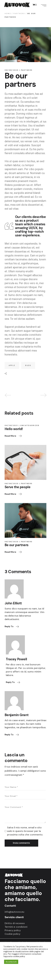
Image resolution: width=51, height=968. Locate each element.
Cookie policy (12, 934)
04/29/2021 (11, 425)
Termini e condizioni (16, 926)
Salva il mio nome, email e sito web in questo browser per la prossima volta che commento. (25, 831)
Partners (19, 13)
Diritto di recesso (15, 923)
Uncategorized (29, 425)
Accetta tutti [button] (11, 962)
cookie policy (19, 956)
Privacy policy (13, 930)
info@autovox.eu (14, 911)
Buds (28, 365)
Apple (12, 365)
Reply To (9, 626)
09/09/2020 (12, 70)
